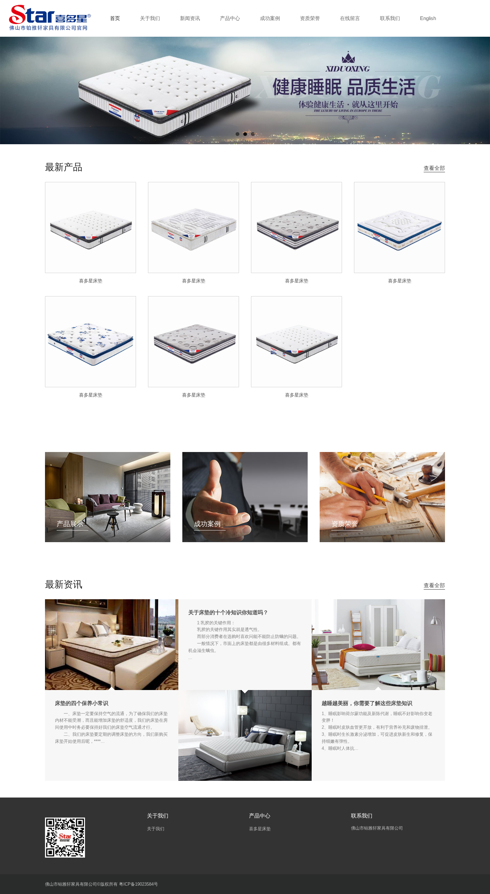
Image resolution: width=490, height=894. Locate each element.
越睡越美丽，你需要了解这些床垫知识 (367, 703)
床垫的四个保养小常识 (81, 703)
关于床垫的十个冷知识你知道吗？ (228, 612)
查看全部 (434, 168)
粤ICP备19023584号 (138, 884)
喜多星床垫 (90, 280)
